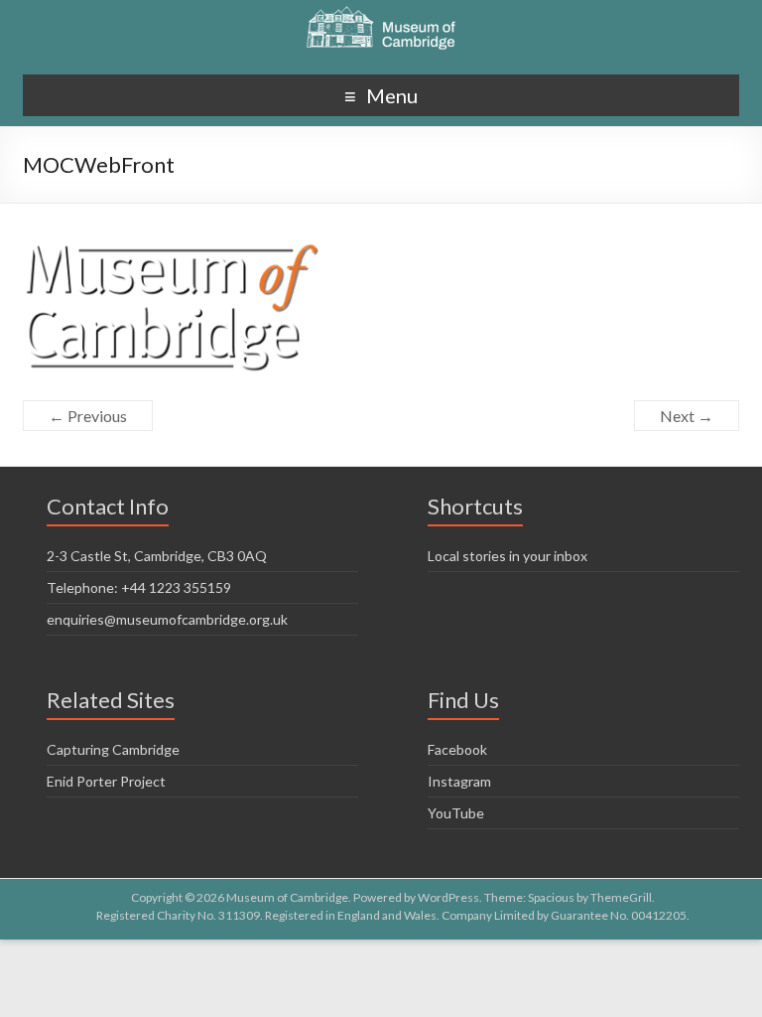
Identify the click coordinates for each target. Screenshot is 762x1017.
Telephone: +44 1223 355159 (139, 587)
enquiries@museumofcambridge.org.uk (167, 619)
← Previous (88, 415)
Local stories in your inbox (507, 555)
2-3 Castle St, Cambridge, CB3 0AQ (157, 555)
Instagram (459, 781)
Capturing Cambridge (113, 749)
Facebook (457, 749)
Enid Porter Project (106, 781)
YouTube (456, 812)
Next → (686, 415)
